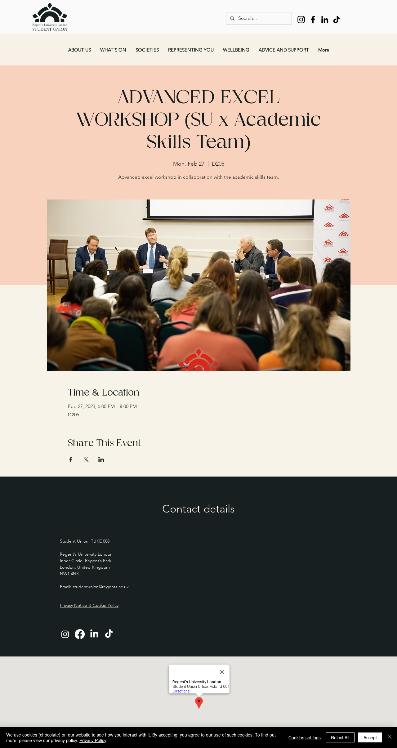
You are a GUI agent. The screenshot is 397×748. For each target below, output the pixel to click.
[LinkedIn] (325, 20)
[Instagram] (301, 20)
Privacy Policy (92, 740)
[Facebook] (313, 20)
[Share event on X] (86, 459)
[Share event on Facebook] (71, 459)
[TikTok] (336, 20)
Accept (370, 737)
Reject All (340, 737)
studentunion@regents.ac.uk (101, 586)
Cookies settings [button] (304, 737)
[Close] (389, 737)
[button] (80, 50)
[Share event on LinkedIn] (101, 459)
